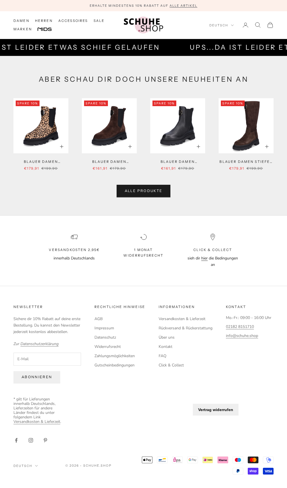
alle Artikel (183, 6)
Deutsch (218, 25)
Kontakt (165, 346)
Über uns (167, 337)
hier (204, 258)
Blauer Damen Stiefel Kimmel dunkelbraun (245, 162)
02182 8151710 (240, 326)
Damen (21, 21)
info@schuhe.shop (242, 335)
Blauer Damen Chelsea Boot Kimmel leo (40, 162)
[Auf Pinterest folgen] (45, 440)
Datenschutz (105, 337)
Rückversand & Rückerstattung (185, 328)
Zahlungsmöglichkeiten (114, 356)
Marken (22, 29)
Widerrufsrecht (107, 346)
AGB (98, 318)
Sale (99, 21)
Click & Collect (171, 365)
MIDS (49, 29)
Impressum (104, 328)
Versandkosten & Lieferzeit (182, 318)
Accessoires (73, 21)
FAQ (162, 356)
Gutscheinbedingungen (114, 365)
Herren (44, 21)
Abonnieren (37, 377)
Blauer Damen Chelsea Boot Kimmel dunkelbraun (109, 162)
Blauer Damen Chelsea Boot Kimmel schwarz (177, 162)
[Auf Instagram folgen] (31, 440)
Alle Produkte (143, 190)
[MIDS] (49, 29)
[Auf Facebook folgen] (16, 440)
